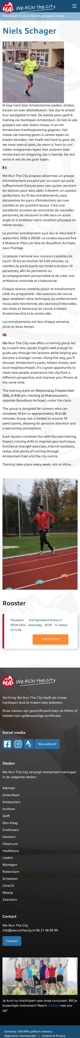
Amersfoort (10, 795)
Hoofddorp (10, 851)
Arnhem (8, 809)
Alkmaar (8, 788)
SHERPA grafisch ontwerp (35, 1031)
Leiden (7, 858)
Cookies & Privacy (53, 1035)
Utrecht (8, 886)
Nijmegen (9, 865)
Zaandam (9, 899)
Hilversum (10, 844)
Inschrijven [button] (50, 639)
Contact (12, 941)
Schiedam (10, 879)
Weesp (7, 893)
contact (53, 1005)
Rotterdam (10, 872)
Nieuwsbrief (47, 744)
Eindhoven (10, 830)
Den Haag (10, 823)
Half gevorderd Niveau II (45, 620)
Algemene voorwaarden (21, 1035)
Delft (6, 816)
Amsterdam (11, 802)
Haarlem (9, 837)
